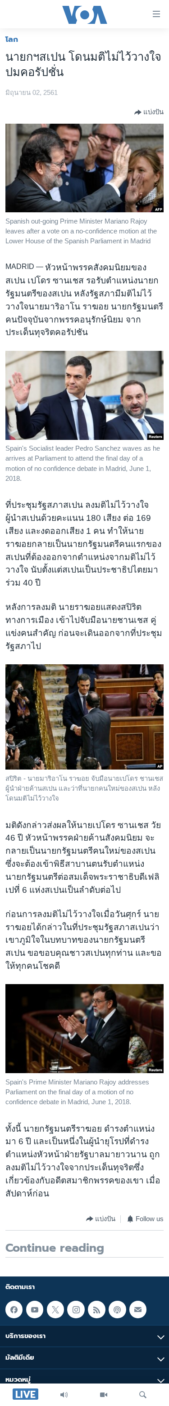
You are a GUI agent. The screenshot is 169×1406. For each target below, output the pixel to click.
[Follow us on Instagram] (75, 1309)
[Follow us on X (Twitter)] (55, 1309)
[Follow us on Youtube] (34, 1309)
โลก (11, 39)
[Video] (103, 1395)
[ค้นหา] (142, 1395)
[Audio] (64, 1395)
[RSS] (96, 1309)
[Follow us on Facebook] (14, 1309)
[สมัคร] (137, 1309)
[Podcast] (117, 1309)
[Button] (149, 112)
